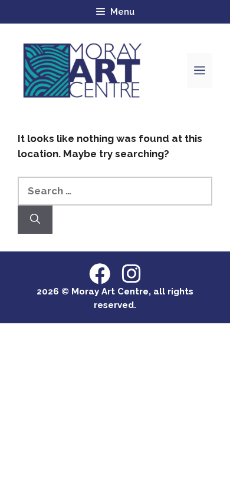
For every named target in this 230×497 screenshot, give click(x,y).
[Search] (35, 220)
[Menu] (199, 70)
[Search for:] (115, 191)
